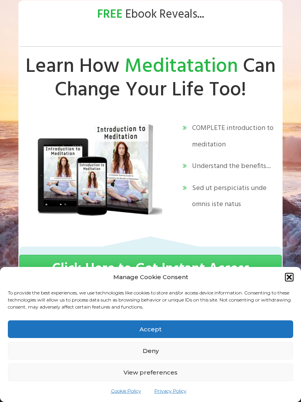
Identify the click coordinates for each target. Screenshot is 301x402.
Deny (151, 350)
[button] (289, 277)
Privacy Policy (170, 391)
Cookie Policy (126, 391)
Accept (150, 329)
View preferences (150, 372)
